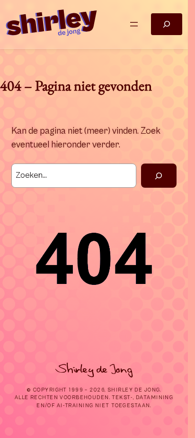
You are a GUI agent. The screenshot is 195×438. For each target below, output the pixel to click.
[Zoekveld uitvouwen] (166, 24)
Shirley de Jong (94, 369)
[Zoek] (159, 176)
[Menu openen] (134, 24)
